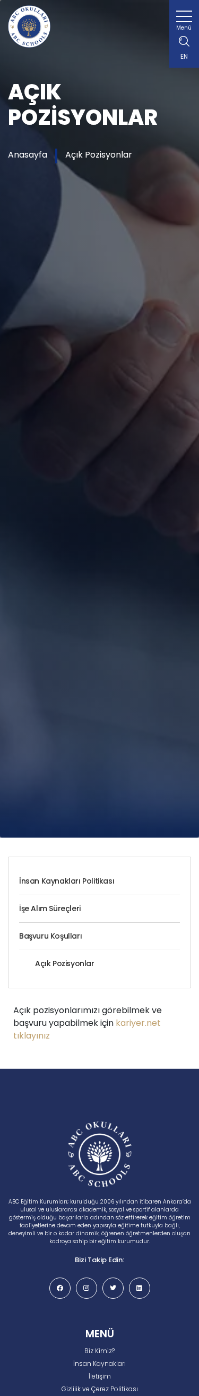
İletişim (100, 1376)
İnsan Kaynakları (99, 1363)
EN (184, 56)
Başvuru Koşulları (50, 936)
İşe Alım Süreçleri (50, 908)
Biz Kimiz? (99, 1350)
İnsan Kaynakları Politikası (66, 881)
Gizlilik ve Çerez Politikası (100, 1388)
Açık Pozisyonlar (98, 155)
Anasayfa (27, 155)
